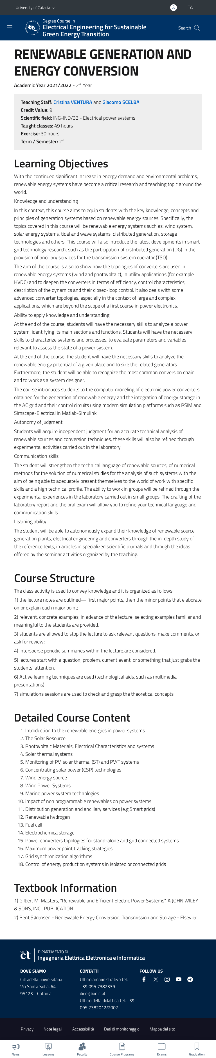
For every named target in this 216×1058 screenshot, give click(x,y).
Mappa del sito (162, 1029)
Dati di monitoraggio (122, 1029)
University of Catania (33, 7)
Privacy (27, 1029)
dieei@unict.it (92, 993)
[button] (53, 7)
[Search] (197, 27)
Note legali (53, 1029)
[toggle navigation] (9, 27)
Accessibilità (83, 1029)
